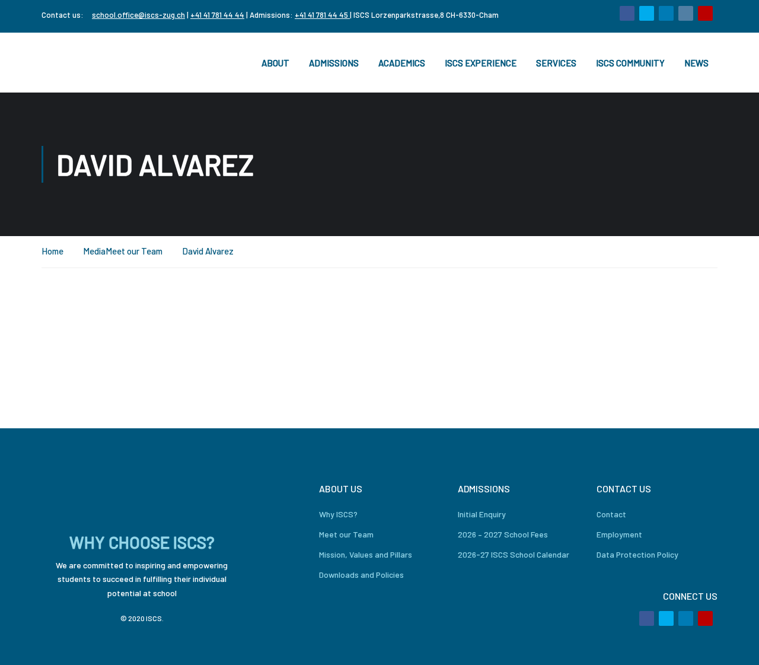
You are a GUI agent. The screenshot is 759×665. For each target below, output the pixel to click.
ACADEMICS (401, 63)
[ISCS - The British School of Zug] (89, 63)
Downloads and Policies (361, 574)
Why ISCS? (338, 514)
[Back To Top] (735, 644)
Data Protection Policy (637, 554)
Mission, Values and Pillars (365, 554)
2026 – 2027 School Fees (503, 534)
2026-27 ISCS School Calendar (513, 554)
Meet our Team (134, 251)
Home (52, 251)
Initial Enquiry (482, 514)
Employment (619, 534)
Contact (611, 514)
